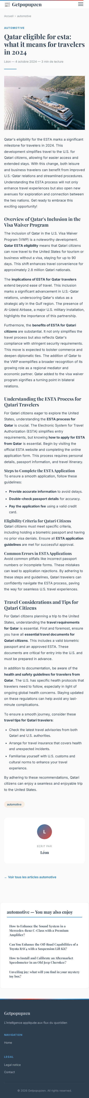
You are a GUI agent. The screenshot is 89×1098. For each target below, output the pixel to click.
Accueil (8, 16)
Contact (9, 1072)
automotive (24, 16)
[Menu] (81, 4)
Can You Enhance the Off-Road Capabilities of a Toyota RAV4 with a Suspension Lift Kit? (43, 946)
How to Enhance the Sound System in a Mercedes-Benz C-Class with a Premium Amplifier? (39, 930)
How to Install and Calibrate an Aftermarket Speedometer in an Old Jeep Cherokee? (41, 960)
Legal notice (12, 1064)
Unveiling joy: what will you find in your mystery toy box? (44, 974)
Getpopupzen (23, 4)
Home (8, 1042)
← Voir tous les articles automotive (30, 877)
